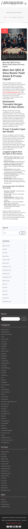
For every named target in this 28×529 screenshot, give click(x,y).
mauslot (4, 370)
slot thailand (5, 423)
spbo (3, 435)
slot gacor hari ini (6, 413)
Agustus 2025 (6, 280)
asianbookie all (5, 332)
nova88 (4, 372)
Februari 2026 (6, 259)
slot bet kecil (5, 399)
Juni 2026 (5, 252)
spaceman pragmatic (7, 430)
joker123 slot (5, 351)
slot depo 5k (22, 56)
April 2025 (5, 294)
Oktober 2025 (6, 273)
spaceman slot (5, 433)
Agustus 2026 (6, 245)
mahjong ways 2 (6, 363)
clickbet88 (4, 344)
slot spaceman (5, 421)
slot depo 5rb (6, 57)
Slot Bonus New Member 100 (9, 401)
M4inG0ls (5, 56)
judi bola (4, 353)
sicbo (3, 387)
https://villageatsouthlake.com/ (11, 92)
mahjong (4, 358)
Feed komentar (6, 504)
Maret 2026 (6, 256)
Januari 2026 (6, 263)
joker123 (4, 348)
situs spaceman (6, 392)
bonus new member (7, 334)
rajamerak (4, 375)
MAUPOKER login (6, 368)
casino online (5, 339)
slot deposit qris (20, 57)
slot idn (4, 416)
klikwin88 (4, 356)
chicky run (4, 341)
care (3, 336)
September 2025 (7, 277)
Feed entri (4, 501)
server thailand (5, 384)
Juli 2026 (5, 249)
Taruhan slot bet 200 (7, 440)
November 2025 (7, 270)
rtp (2, 377)
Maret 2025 (6, 298)
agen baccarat (5, 329)
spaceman (4, 428)
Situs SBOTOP (5, 389)
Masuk (3, 499)
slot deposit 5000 (13, 57)
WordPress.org (5, 506)
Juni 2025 (5, 287)
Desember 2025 (7, 266)
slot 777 (4, 394)
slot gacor (4, 408)
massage (4, 365)
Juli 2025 (5, 284)
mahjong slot (5, 360)
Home (5, 17)
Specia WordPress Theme (14, 523)
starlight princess (6, 437)
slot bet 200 (5, 396)
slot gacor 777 (5, 411)
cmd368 (4, 346)
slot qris (4, 58)
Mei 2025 (5, 291)
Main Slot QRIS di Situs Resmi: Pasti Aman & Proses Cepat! (13, 64)
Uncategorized (13, 56)
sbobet (3, 380)
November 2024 (7, 301)
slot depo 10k (5, 404)
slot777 (4, 425)
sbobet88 (4, 382)
